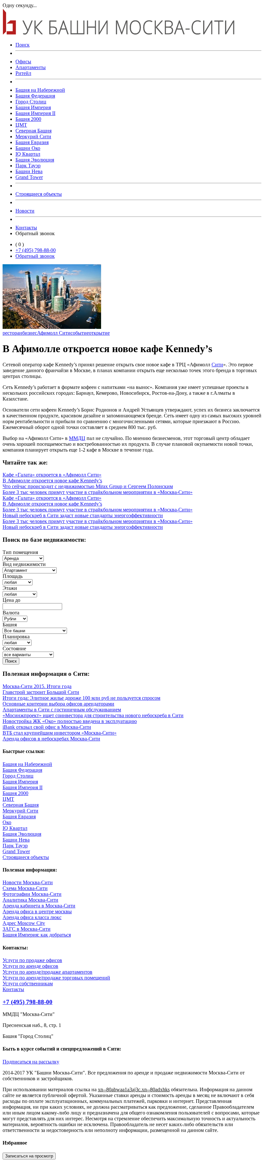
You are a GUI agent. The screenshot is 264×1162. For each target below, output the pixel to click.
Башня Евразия (32, 142)
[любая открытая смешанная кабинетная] (17, 642)
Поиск (22, 44)
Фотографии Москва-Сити (32, 894)
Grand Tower (29, 177)
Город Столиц (30, 101)
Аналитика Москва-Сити (30, 900)
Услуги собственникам (28, 983)
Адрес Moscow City (24, 923)
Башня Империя (33, 107)
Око (7, 822)
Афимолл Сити (54, 333)
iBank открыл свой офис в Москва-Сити (47, 727)
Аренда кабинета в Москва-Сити (39, 905)
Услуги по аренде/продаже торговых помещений (56, 977)
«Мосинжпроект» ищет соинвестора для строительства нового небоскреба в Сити (93, 715)
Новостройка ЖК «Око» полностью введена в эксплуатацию (70, 721)
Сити (217, 364)
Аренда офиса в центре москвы (37, 911)
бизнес (29, 333)
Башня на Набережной (40, 90)
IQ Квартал (27, 154)
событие (80, 333)
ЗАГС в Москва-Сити (27, 929)
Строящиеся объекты (38, 194)
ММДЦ (77, 438)
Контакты (26, 227)
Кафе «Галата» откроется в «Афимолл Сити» (52, 474)
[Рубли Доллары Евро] (15, 618)
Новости (24, 211)
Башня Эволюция (34, 159)
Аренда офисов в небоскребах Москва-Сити (51, 738)
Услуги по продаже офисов (32, 960)
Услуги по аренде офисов (30, 966)
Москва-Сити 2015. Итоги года (37, 686)
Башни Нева (28, 171)
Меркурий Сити (33, 136)
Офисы (23, 61)
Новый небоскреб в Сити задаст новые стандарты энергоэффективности (83, 515)
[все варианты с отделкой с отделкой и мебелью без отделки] (28, 654)
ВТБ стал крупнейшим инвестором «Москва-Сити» (60, 733)
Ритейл (23, 73)
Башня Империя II (35, 113)
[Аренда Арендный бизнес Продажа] (23, 558)
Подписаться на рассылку (31, 1061)
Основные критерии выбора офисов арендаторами (58, 704)
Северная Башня (33, 130)
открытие (99, 333)
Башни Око (27, 148)
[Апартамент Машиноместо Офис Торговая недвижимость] (30, 570)
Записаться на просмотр (29, 1156)
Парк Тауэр (28, 165)
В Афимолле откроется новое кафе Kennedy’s (52, 480)
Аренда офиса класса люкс (32, 917)
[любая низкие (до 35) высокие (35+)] (20, 594)
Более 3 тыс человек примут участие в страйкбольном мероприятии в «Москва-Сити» (98, 492)
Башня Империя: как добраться (37, 934)
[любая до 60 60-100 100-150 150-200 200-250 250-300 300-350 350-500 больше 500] (18, 582)
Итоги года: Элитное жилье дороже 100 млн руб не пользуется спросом (81, 698)
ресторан (12, 333)
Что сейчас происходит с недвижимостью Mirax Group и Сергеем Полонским (88, 486)
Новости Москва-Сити (28, 882)
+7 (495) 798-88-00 (35, 250)
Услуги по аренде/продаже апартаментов (47, 972)
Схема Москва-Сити (25, 888)
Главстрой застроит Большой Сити (41, 692)
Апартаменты (30, 67)
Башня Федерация (35, 96)
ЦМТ (21, 125)
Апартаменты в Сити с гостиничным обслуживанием (62, 709)
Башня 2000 (28, 119)
